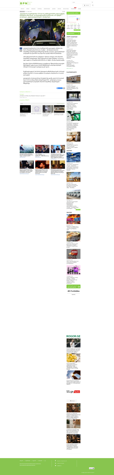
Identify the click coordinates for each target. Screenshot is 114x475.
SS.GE (22, 103)
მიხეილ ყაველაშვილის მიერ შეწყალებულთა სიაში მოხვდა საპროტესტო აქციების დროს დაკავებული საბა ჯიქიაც (26, 171)
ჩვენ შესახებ (27, 460)
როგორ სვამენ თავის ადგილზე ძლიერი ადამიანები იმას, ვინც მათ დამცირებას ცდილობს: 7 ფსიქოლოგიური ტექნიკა (73, 350)
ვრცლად (77, 209)
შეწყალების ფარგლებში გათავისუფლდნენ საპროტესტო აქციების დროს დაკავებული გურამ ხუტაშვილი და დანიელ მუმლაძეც (57, 171)
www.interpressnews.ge (24, 173)
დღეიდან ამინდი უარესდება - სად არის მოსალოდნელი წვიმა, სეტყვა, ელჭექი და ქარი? (26, 155)
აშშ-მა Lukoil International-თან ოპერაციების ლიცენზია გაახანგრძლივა (72, 262)
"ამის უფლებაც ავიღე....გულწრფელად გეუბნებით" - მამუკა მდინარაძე (42, 155)
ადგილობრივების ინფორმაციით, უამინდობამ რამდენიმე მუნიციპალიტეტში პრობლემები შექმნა (72, 64)
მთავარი (21, 460)
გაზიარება (60, 88)
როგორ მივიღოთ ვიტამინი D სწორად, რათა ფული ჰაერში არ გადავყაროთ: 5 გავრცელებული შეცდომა (74, 382)
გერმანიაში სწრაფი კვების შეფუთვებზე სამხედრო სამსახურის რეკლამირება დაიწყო (72, 245)
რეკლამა (34, 460)
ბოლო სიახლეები (72, 37)
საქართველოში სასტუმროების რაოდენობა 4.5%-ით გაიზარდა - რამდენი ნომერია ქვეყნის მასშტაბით (72, 146)
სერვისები (40, 460)
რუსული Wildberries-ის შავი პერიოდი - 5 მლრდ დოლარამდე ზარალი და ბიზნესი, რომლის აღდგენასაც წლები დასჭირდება (72, 280)
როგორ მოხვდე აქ (60, 103)
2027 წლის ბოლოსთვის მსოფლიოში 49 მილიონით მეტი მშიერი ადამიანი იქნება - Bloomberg (72, 186)
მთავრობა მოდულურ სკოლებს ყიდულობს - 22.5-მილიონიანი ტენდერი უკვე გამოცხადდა (72, 88)
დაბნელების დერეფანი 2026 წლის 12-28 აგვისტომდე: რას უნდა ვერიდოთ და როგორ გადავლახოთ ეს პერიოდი (73, 431)
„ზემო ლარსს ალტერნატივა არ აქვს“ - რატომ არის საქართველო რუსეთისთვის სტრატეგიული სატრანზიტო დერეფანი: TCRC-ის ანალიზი (72, 167)
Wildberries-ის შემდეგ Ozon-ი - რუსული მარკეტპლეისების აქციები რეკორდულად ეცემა (73, 228)
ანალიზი (69, 150)
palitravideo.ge (22, 157)
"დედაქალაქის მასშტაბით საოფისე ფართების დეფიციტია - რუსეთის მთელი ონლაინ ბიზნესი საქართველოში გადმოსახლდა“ (72, 106)
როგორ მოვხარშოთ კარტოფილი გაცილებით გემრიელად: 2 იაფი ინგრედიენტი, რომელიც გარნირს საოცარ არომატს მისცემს (72, 366)
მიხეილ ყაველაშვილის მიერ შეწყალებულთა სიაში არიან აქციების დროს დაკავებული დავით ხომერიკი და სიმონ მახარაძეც (41, 171)
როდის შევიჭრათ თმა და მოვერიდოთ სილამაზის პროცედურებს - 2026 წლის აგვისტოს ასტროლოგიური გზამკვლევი (72, 447)
